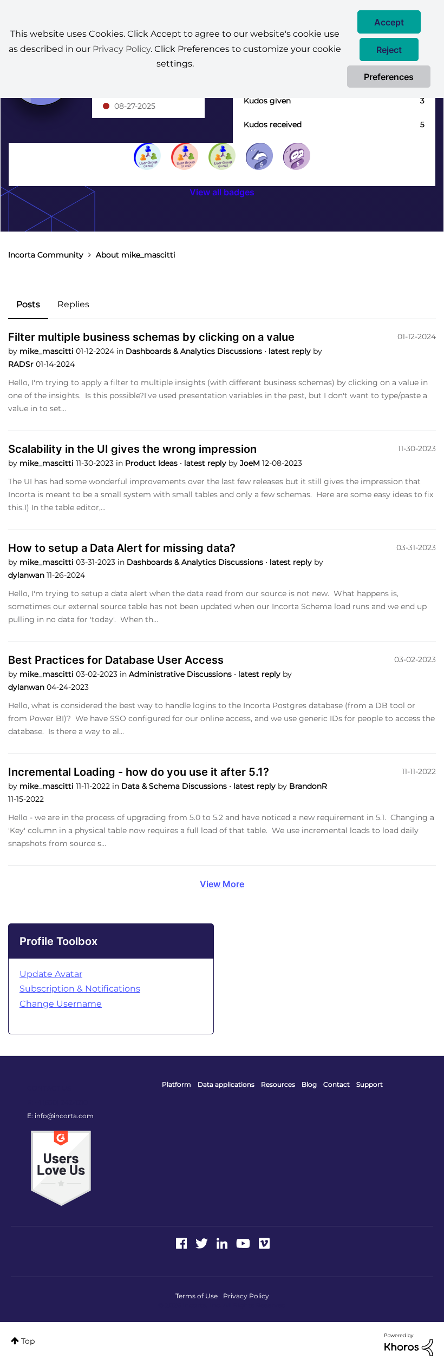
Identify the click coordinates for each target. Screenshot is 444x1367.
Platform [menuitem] (176, 1084)
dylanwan (27, 575)
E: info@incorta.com (60, 1116)
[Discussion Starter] (296, 156)
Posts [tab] (28, 304)
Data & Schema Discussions (175, 786)
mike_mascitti (47, 351)
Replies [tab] (73, 304)
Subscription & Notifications (79, 988)
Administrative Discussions (181, 674)
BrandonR (308, 786)
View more (222, 884)
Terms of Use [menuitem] (196, 1296)
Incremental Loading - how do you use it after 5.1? (138, 771)
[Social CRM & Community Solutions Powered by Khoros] (408, 1344)
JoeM (251, 463)
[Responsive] (259, 156)
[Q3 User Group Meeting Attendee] (147, 156)
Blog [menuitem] (309, 1084)
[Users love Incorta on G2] (61, 1168)
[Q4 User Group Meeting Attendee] (222, 156)
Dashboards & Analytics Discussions (195, 351)
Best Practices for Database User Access (116, 659)
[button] (389, 22)
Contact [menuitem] (336, 1084)
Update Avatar (50, 974)
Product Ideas (152, 463)
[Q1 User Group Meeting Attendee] (184, 156)
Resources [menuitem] (278, 1084)
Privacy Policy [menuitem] (246, 1296)
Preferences (389, 76)
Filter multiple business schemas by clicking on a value (151, 337)
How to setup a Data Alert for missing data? (122, 547)
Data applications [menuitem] (226, 1084)
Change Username (60, 1004)
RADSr (22, 364)
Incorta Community (45, 255)
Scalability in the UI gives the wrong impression (132, 449)
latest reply (291, 351)
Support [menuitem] (369, 1084)
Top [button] (28, 1341)
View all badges (222, 192)
